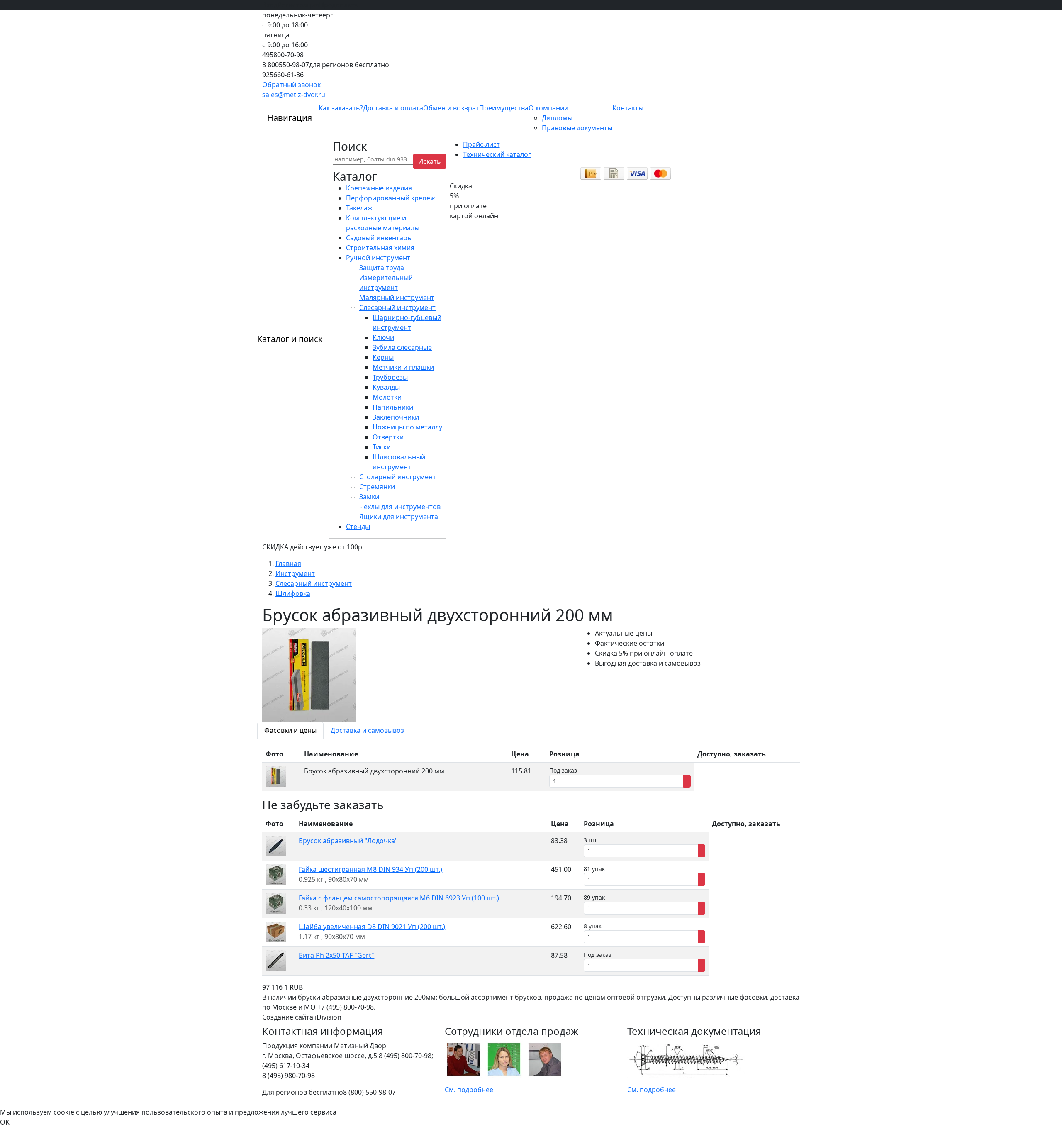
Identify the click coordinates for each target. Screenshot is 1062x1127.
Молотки (387, 397)
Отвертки (388, 437)
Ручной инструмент (378, 257)
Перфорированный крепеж (390, 197)
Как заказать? (341, 107)
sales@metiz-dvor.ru (293, 94)
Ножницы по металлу (407, 427)
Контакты (627, 107)
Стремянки (377, 486)
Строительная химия (380, 247)
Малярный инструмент (396, 297)
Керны (383, 357)
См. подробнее (469, 1089)
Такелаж (359, 207)
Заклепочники (396, 417)
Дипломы (557, 117)
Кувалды (386, 387)
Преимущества (504, 107)
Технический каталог (497, 154)
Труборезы (390, 377)
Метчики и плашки (403, 367)
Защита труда (381, 267)
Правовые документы (577, 127)
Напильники (393, 407)
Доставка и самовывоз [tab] (367, 730)
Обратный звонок (291, 84)
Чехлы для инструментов (400, 506)
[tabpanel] (531, 768)
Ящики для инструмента (398, 516)
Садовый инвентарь (379, 237)
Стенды (358, 526)
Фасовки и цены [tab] (290, 730)
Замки (369, 496)
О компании (548, 107)
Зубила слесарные (402, 347)
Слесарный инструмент (397, 307)
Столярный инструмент (397, 476)
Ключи (383, 337)
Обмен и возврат (451, 107)
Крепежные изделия (379, 188)
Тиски (382, 446)
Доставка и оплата (393, 107)
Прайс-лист (481, 144)
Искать (429, 161)
